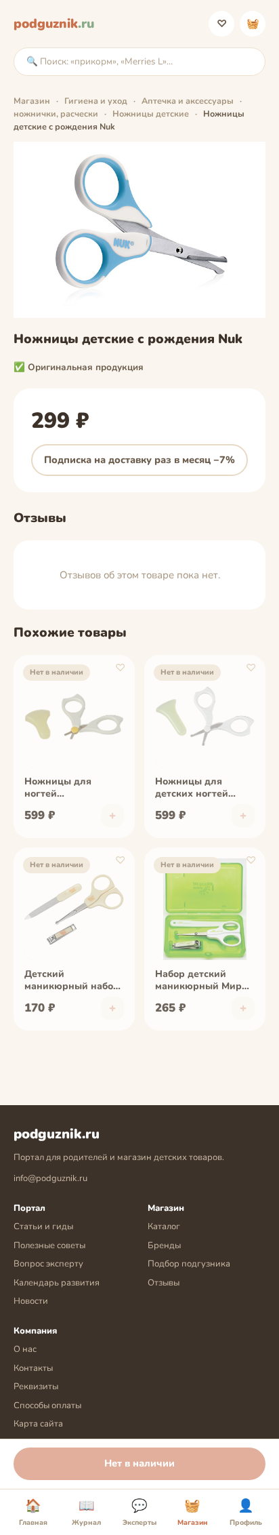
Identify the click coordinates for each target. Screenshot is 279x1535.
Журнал (86, 1512)
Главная (33, 1512)
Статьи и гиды (43, 1226)
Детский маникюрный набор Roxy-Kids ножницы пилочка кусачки (71, 981)
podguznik (54, 24)
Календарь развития (57, 1283)
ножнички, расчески (56, 113)
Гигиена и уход (95, 100)
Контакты (33, 1368)
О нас (25, 1349)
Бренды (164, 1245)
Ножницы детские (150, 113)
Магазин (32, 100)
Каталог (164, 1226)
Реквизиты (36, 1386)
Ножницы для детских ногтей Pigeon (191, 788)
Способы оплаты (47, 1405)
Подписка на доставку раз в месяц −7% (139, 459)
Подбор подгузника (189, 1264)
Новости (31, 1301)
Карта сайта (38, 1424)
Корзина (252, 24)
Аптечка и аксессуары (188, 100)
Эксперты (139, 1512)
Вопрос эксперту (48, 1264)
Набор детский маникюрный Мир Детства (198, 981)
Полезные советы (49, 1245)
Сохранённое (222, 24)
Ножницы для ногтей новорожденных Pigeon (63, 788)
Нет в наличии (139, 1463)
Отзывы (163, 1283)
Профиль (246, 1512)
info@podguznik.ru (50, 1178)
